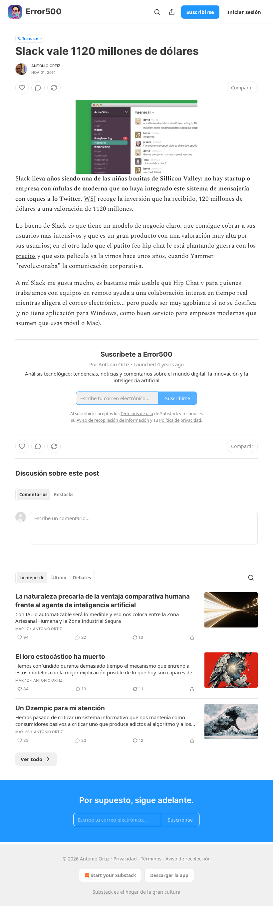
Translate (30, 38)
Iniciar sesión (244, 12)
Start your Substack (113, 875)
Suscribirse (200, 12)
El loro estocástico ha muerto (60, 656)
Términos (151, 858)
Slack (23, 178)
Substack (103, 892)
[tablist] (46, 494)
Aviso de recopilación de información (113, 420)
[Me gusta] (22, 87)
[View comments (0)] (38, 87)
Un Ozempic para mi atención (60, 708)
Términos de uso (137, 413)
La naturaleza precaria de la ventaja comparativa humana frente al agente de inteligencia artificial (102, 601)
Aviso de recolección (188, 858)
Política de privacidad (180, 420)
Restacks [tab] (63, 495)
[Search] (157, 12)
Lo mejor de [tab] (32, 578)
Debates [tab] (82, 578)
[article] (136, 617)
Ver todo (31, 759)
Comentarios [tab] (33, 495)
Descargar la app (169, 875)
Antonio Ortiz (46, 65)
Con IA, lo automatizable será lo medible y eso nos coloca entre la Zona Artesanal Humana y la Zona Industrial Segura (97, 617)
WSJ (90, 199)
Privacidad (125, 858)
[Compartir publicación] (171, 12)
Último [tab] (58, 578)
